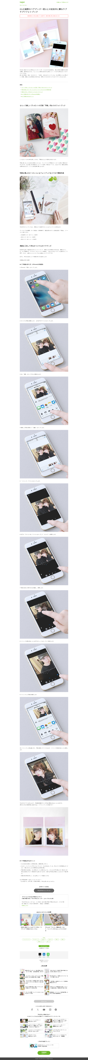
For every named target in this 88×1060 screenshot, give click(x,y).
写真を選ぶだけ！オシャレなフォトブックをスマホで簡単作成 (36, 89)
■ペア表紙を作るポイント (27, 96)
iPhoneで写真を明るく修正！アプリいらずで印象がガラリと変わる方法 (34, 987)
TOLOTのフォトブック (44, 890)
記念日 (43, 939)
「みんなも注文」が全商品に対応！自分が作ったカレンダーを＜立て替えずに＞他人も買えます (34, 982)
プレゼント (35, 939)
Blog (21, 5)
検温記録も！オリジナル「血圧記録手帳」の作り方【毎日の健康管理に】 (59, 993)
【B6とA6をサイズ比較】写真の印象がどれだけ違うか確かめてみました (59, 971)
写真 (56, 939)
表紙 (62, 939)
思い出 (50, 939)
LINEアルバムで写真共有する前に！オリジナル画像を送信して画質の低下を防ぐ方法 (58, 987)
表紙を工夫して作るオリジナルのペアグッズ (32, 91)
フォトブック (26, 939)
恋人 (48, 941)
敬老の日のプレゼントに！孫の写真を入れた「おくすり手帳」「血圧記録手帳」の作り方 (34, 971)
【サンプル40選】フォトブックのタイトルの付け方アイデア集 (34, 993)
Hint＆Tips (24, 5)
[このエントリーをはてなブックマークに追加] (44, 954)
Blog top (44, 1001)
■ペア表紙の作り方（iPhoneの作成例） (30, 94)
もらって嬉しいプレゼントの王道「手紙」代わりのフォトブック (36, 87)
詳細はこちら (25, 905)
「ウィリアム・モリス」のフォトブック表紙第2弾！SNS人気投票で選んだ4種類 (34, 976)
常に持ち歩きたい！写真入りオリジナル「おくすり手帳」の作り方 (59, 976)
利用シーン (40, 941)
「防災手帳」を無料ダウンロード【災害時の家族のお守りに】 (59, 982)
